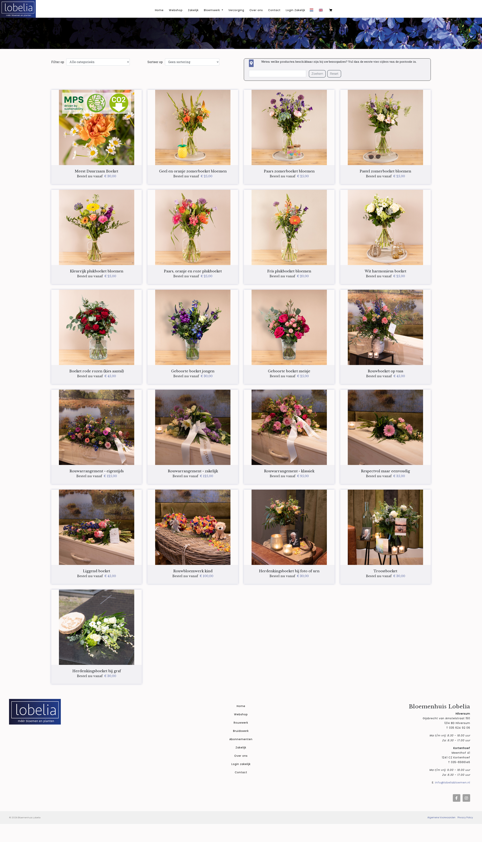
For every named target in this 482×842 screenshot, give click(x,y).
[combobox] (312, 11)
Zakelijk (193, 10)
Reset (334, 73)
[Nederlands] (312, 11)
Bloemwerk (212, 10)
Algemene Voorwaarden (441, 817)
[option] (321, 11)
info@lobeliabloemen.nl (452, 782)
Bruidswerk (241, 731)
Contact (274, 10)
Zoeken (317, 73)
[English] (321, 11)
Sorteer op (155, 62)
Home (241, 706)
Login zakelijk (241, 764)
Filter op (57, 62)
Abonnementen (240, 739)
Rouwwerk (241, 723)
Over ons (256, 10)
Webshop (176, 10)
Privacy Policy (465, 817)
